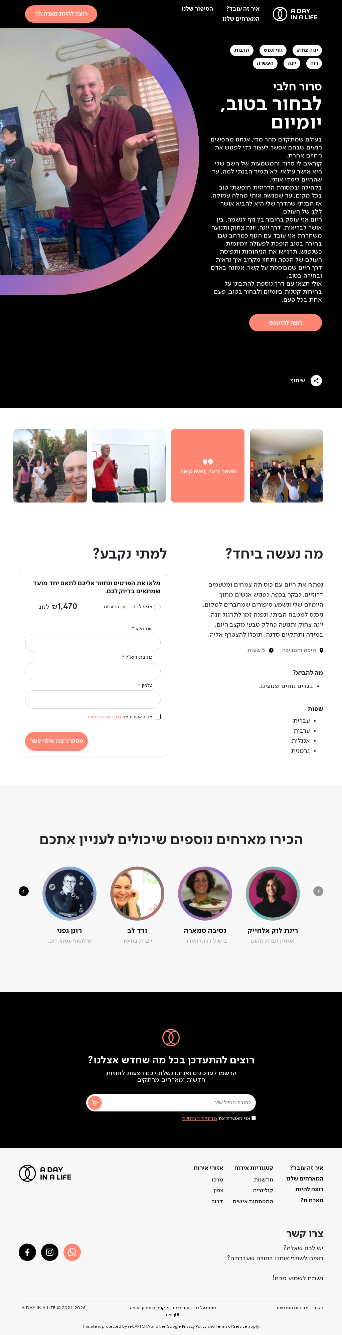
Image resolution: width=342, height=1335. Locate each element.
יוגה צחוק (307, 50)
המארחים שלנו (241, 19)
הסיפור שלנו (197, 9)
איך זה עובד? (243, 9)
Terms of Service (231, 1327)
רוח (314, 63)
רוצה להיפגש (285, 323)
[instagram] (49, 1252)
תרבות (241, 50)
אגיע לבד (142, 607)
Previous (318, 891)
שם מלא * (142, 629)
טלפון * (145, 685)
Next (24, 891)
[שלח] (95, 1103)
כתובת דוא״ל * (137, 657)
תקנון (318, 1308)
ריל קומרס (162, 1308)
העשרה (265, 63)
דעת (188, 1308)
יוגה (292, 63)
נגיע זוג (111, 607)
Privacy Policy (194, 1327)
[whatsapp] (72, 1252)
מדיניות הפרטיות (199, 1118)
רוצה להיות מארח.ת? (61, 14)
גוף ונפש (273, 50)
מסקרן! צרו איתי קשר (56, 741)
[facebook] (27, 1252)
